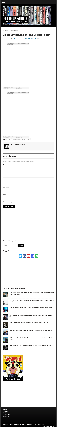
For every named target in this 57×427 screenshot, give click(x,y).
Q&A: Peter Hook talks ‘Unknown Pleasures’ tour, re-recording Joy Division (31, 345)
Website (5, 194)
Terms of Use (6, 416)
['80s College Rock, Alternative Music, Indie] (27, 15)
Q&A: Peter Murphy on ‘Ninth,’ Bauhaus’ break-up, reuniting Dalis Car (29, 322)
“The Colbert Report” (30, 38)
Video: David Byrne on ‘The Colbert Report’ (27, 34)
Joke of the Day (19, 88)
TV (3, 30)
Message (5, 164)
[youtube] (28, 256)
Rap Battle (18, 87)
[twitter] (20, 256)
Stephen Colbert (16, 139)
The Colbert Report (25, 139)
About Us (5, 409)
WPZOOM (51, 426)
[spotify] (36, 256)
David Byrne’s (15, 38)
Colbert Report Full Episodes (8, 87)
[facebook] (24, 256)
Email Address (6, 187)
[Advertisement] (28, 224)
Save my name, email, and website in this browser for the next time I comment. (22, 202)
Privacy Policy (6, 414)
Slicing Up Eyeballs (20, 144)
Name (4, 180)
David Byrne (8, 139)
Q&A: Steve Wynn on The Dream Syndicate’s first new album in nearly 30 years (31, 307)
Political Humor (6, 88)
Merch (4, 413)
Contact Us (5, 411)
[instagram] (32, 256)
